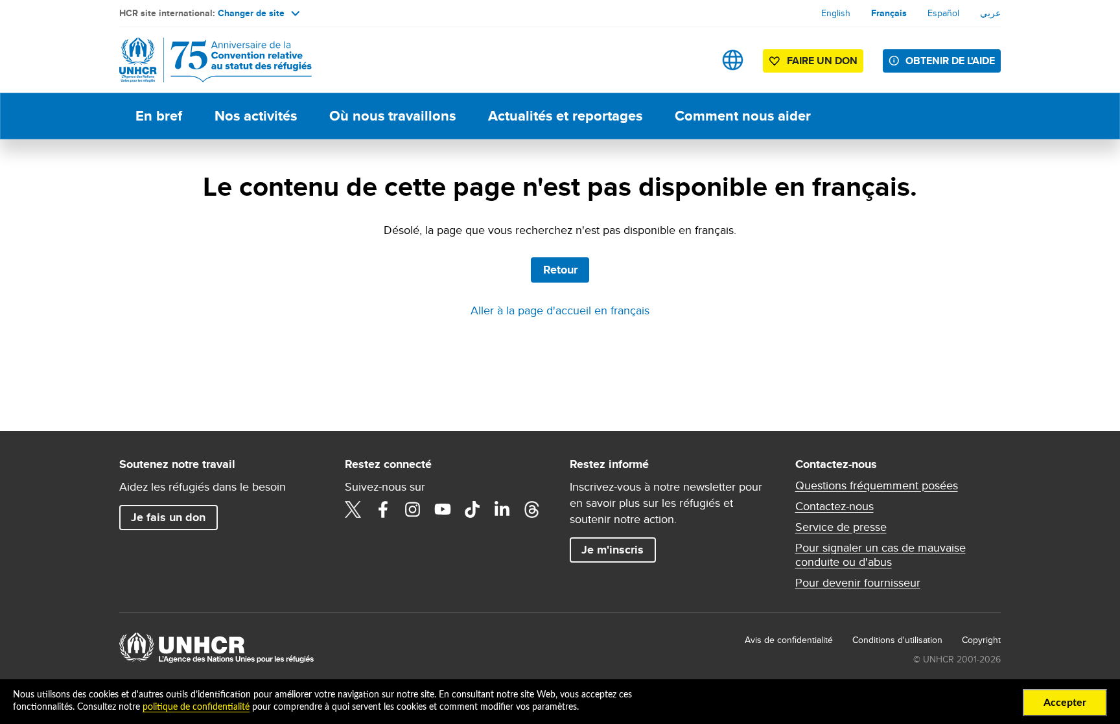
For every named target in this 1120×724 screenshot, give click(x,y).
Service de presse (841, 527)
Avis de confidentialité (789, 639)
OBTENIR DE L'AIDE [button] (950, 60)
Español (943, 12)
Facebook (383, 509)
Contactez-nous (834, 506)
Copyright (981, 639)
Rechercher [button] (692, 60)
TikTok (472, 509)
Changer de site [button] (251, 12)
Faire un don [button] (822, 60)
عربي (990, 12)
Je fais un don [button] (168, 517)
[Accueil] (210, 60)
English (835, 12)
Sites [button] (732, 60)
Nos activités (256, 115)
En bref (158, 115)
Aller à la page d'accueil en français (560, 310)
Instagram (412, 509)
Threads (532, 509)
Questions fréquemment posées (876, 485)
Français (889, 12)
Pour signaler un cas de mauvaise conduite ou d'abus (880, 555)
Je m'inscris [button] (612, 549)
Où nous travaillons (392, 115)
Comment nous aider (743, 115)
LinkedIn (502, 509)
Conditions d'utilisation (897, 639)
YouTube (442, 509)
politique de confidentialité (196, 707)
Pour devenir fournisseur (857, 583)
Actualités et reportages (565, 115)
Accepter (1065, 702)
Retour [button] (560, 269)
